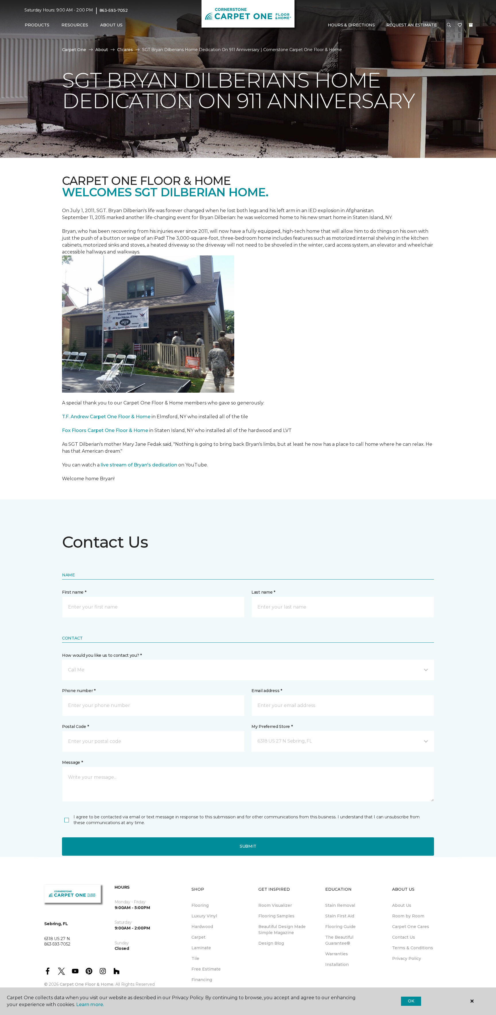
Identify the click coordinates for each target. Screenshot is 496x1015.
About (101, 49)
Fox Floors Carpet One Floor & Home (105, 430)
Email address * (266, 691)
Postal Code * (75, 727)
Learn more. (90, 1004)
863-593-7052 (114, 10)
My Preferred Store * (271, 727)
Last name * (263, 592)
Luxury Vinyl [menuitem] (204, 916)
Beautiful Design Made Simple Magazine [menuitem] (282, 929)
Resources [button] (74, 25)
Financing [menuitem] (201, 979)
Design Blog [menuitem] (271, 943)
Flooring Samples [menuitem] (276, 916)
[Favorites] (459, 25)
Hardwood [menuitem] (202, 926)
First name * (74, 592)
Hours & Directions (351, 25)
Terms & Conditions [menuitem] (412, 947)
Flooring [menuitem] (200, 905)
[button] (448, 25)
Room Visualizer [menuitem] (275, 905)
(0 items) (471, 25)
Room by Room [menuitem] (408, 916)
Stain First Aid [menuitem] (339, 916)
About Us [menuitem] (401, 905)
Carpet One (74, 49)
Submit (248, 846)
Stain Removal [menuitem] (340, 905)
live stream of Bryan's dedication (139, 465)
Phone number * (79, 691)
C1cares (125, 49)
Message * (72, 762)
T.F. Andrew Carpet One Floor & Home (106, 416)
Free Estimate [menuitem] (206, 969)
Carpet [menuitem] (198, 937)
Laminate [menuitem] (201, 947)
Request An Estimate (411, 25)
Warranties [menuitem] (336, 953)
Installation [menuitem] (337, 964)
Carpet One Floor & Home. (87, 984)
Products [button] (37, 25)
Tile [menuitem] (195, 958)
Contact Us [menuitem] (403, 937)
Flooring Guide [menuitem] (340, 926)
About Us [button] (111, 25)
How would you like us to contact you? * (102, 655)
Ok (411, 1001)
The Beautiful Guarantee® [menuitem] (339, 940)
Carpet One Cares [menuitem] (410, 926)
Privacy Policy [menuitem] (406, 958)
